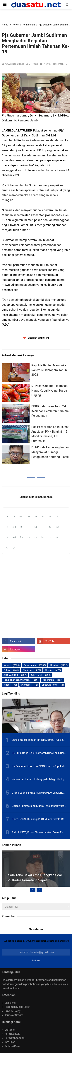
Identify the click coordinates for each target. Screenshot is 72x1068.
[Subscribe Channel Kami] (53, 641)
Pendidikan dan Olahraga (17, 679)
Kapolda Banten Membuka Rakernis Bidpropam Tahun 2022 (49, 370)
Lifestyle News (50, 684)
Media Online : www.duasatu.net (41, 1058)
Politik (7, 670)
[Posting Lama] (41, 479)
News (47, 63)
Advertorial (36, 675)
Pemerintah (58, 63)
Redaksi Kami (12, 1046)
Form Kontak (12, 1033)
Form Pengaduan (15, 1037)
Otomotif (25, 684)
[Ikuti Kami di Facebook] (18, 641)
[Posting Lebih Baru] (31, 479)
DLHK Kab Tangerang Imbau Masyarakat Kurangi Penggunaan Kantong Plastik (50, 452)
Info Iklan (10, 1042)
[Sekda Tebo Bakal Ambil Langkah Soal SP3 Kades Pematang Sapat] (36, 884)
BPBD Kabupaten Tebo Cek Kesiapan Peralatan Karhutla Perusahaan (50, 411)
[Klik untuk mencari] (67, 5)
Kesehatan (48, 679)
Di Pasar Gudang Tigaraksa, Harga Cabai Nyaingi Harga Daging (49, 390)
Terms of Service (14, 1015)
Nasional (27, 670)
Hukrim (54, 665)
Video (6, 684)
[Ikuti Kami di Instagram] (18, 649)
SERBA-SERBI (11, 675)
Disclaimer (10, 1002)
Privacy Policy (12, 1011)
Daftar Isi (10, 1029)
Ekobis (48, 670)
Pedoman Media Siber (17, 1006)
